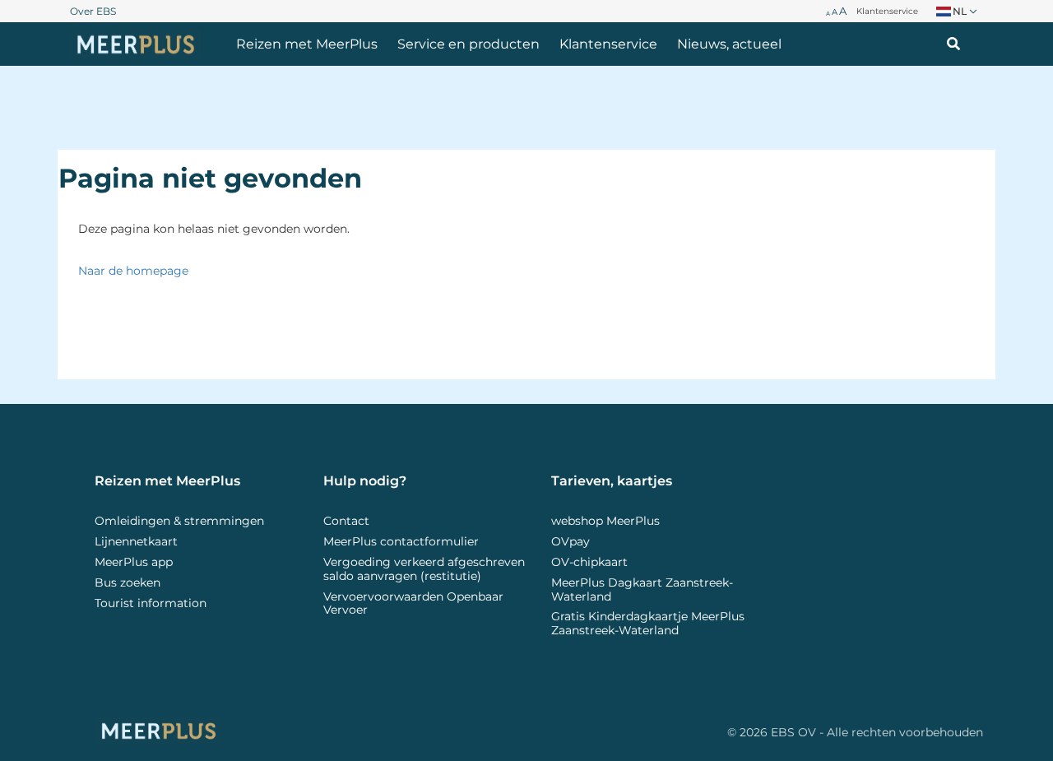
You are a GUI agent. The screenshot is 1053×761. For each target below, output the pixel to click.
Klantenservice (608, 44)
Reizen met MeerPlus (307, 44)
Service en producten (468, 44)
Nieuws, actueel (729, 44)
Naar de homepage (133, 270)
